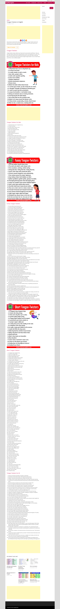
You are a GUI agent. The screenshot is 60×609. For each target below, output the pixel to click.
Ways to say (40, 2)
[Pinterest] (51, 0)
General (8, 20)
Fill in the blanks (33, 566)
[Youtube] (49, 0)
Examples (44, 13)
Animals (43, 12)
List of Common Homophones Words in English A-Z (23, 581)
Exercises (44, 15)
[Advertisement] (23, 12)
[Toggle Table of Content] (17, 47)
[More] (26, 40)
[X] (50, 0)
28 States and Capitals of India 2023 (11, 567)
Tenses (45, 2)
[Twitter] (24, 40)
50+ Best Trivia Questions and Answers (21, 567)
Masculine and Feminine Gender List (34, 580)
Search (43, 6)
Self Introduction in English (11, 573)
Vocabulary (34, 2)
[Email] (54, 0)
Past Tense (28, 2)
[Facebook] (47, 0)
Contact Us (50, 2)
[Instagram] (53, 0)
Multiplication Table (46, 17)
